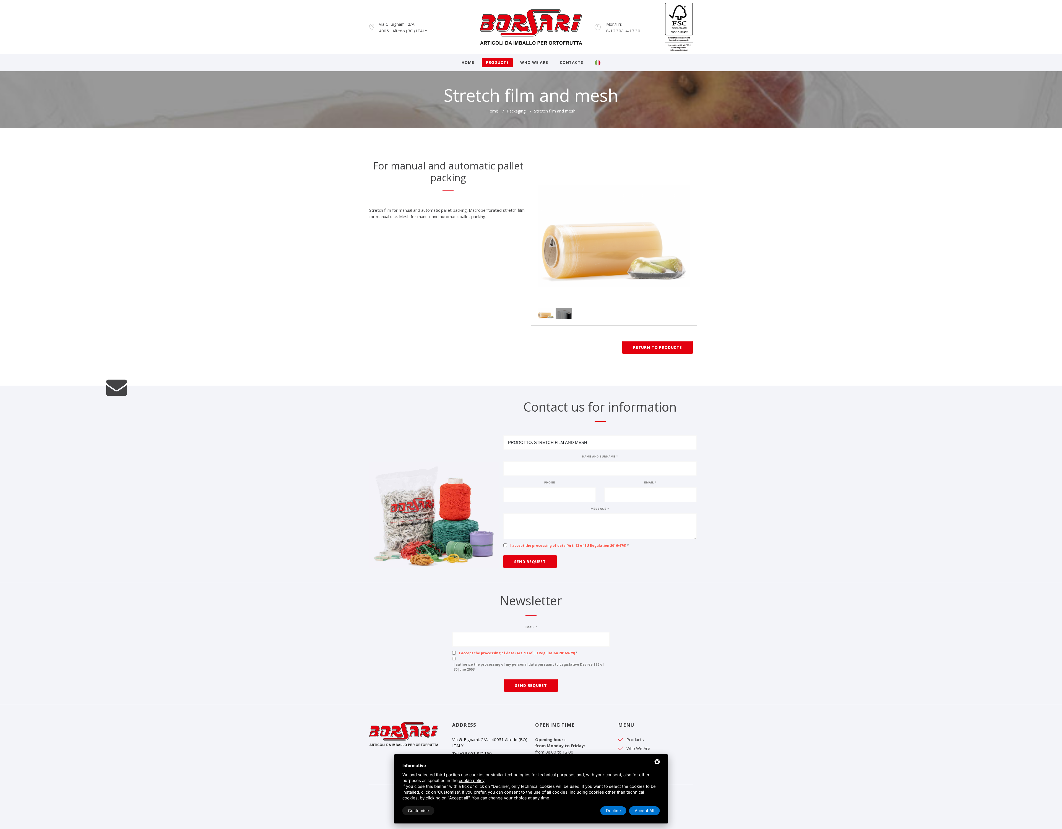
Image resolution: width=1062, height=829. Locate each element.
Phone (549, 482)
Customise (418, 810)
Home (468, 62)
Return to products (657, 347)
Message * (600, 508)
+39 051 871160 (476, 753)
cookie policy (472, 780)
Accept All (644, 810)
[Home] (531, 26)
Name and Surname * (600, 456)
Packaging (516, 111)
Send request (530, 561)
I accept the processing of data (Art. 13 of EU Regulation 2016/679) (568, 545)
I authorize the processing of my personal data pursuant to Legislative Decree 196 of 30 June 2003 (529, 667)
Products (497, 62)
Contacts (571, 62)
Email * (650, 482)
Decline (613, 810)
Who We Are (534, 62)
